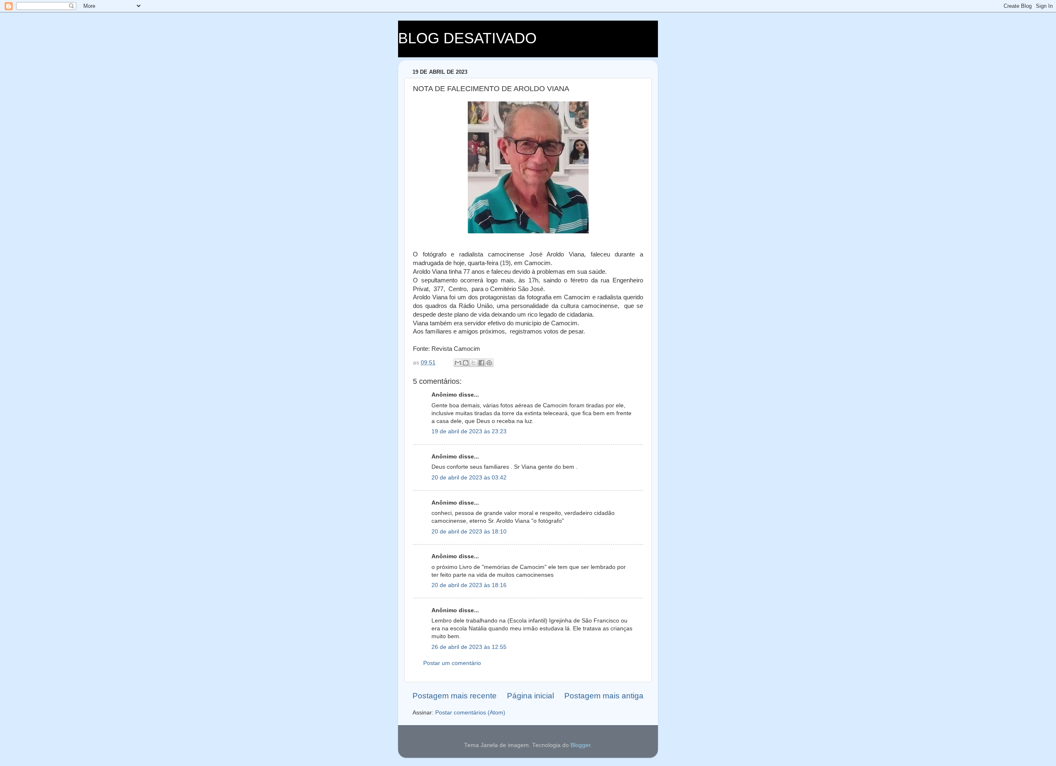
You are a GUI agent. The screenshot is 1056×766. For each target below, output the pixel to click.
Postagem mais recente (454, 695)
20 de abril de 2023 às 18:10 (469, 532)
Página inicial (530, 695)
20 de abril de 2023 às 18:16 (469, 585)
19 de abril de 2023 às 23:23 (469, 431)
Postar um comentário (452, 663)
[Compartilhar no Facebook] (481, 363)
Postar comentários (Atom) (470, 713)
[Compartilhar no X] (473, 363)
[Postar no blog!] (466, 363)
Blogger (580, 745)
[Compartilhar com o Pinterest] (489, 363)
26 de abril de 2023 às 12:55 (469, 647)
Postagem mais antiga (604, 695)
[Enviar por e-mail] (458, 363)
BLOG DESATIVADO (467, 38)
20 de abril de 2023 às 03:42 (469, 478)
